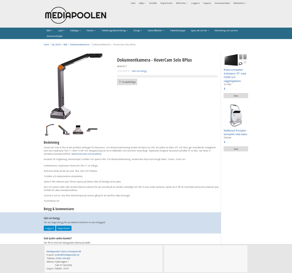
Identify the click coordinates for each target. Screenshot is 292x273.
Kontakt (153, 3)
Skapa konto (166, 3)
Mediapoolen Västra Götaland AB (64, 251)
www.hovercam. (79, 153)
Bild (48, 30)
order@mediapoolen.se (67, 254)
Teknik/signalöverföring (113, 30)
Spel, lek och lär (199, 30)
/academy (96, 153)
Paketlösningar (178, 30)
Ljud (60, 30)
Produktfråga (129, 81)
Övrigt (136, 30)
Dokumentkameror (80, 44)
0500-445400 (63, 258)
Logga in (195, 3)
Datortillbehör (155, 30)
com (89, 153)
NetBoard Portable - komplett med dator (235, 132)
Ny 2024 (56, 44)
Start (133, 3)
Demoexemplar (55, 36)
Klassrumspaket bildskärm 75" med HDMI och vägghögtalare (235, 75)
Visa (236, 95)
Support (207, 3)
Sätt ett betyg (139, 70)
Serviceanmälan (222, 3)
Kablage (74, 30)
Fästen (90, 30)
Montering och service (226, 30)
